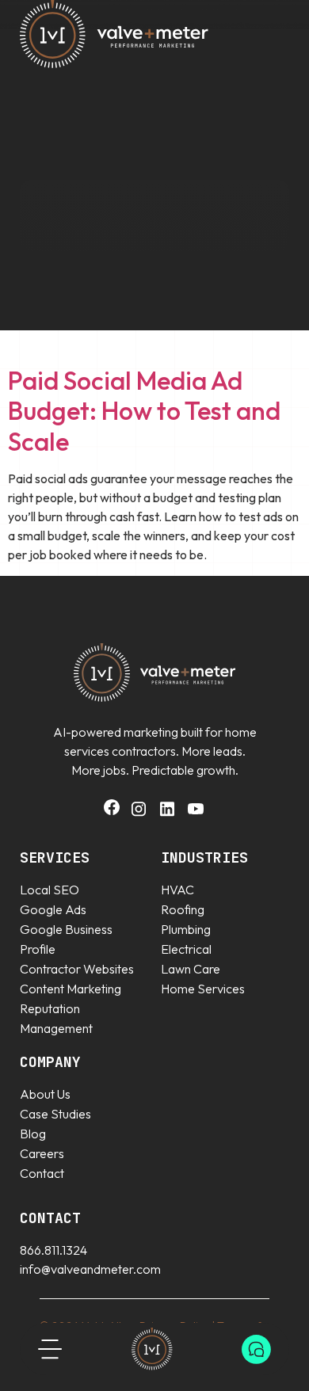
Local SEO (49, 889)
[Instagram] (138, 813)
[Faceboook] (112, 810)
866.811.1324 (53, 1250)
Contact (42, 1173)
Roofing (182, 909)
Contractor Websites (77, 969)
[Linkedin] (167, 813)
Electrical (186, 949)
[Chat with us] (256, 1349)
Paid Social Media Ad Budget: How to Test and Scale (144, 410)
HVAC (177, 889)
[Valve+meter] (152, 1349)
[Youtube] (195, 813)
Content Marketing (70, 989)
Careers (42, 1153)
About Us (45, 1094)
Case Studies (55, 1114)
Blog (33, 1133)
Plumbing (186, 929)
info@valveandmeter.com (90, 1269)
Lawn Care (190, 969)
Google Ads (53, 909)
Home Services (203, 989)
